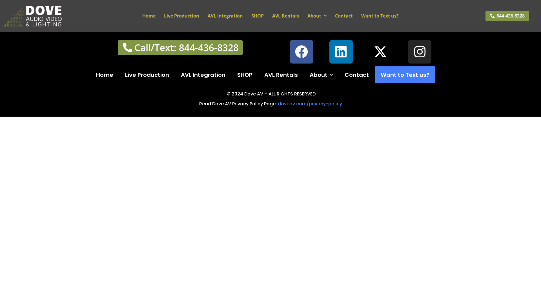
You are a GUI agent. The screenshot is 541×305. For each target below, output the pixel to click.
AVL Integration (225, 16)
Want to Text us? (380, 16)
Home (149, 16)
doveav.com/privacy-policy (310, 104)
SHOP (257, 16)
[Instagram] (419, 52)
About (314, 16)
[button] (317, 16)
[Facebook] (301, 52)
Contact (344, 16)
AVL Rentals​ (285, 16)
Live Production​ (181, 16)
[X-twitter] (380, 52)
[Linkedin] (341, 52)
